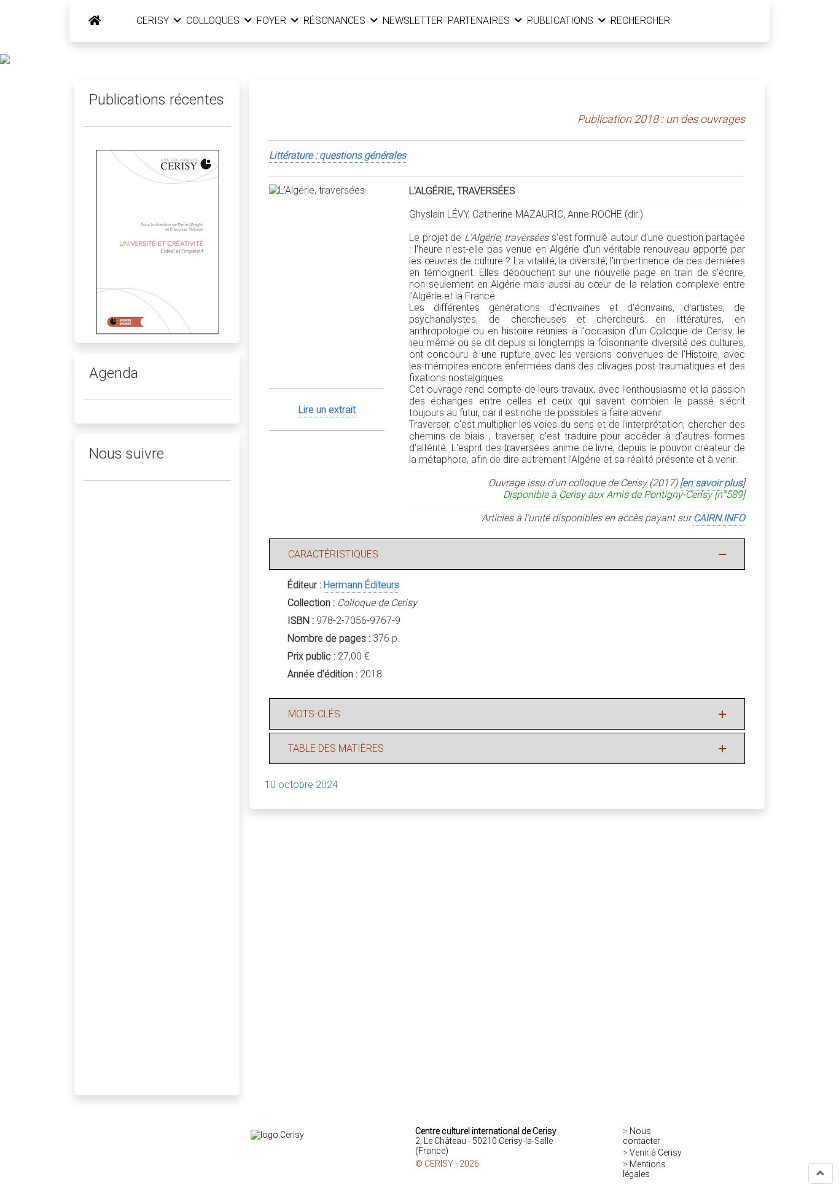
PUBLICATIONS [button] (561, 20)
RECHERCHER (640, 20)
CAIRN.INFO (719, 518)
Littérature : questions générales (337, 155)
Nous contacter (641, 1136)
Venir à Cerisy (656, 1152)
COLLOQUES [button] (214, 20)
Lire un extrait (327, 410)
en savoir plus (712, 483)
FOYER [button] (273, 20)
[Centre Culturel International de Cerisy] (94, 21)
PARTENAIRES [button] (480, 20)
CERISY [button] (153, 20)
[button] (820, 1173)
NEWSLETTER (413, 20)
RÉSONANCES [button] (335, 20)
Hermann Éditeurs (361, 585)
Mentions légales (644, 1169)
